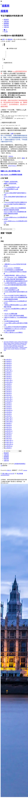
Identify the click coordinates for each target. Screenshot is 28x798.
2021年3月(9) (8, 412)
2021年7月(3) (8, 404)
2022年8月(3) (8, 384)
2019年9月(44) (8, 446)
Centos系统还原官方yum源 (11, 189)
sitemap (25, 470)
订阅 (6, 31)
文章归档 (6, 21)
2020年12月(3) (8, 418)
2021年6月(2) (8, 406)
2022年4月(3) (8, 389)
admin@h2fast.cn (12, 165)
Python (25, 347)
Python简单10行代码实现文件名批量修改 (15, 327)
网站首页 (6, 19)
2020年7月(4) (8, 427)
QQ (6, 30)
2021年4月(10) (8, 410)
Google (13, 348)
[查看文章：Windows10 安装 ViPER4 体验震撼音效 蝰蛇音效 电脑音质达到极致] (15, 210)
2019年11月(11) (9, 442)
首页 (3, 39)
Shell (13, 347)
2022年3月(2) (8, 391)
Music (5, 343)
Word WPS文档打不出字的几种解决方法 (15, 204)
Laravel (6, 347)
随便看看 (6, 23)
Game (15, 341)
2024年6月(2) (8, 363)
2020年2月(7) (8, 436)
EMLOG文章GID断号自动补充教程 (14, 315)
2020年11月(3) (8, 419)
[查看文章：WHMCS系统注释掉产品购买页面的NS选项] (15, 194)
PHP (9, 156)
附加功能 (6, 25)
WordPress (17, 343)
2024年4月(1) (8, 365)
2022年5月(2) (8, 388)
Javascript (6, 341)
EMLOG (9, 470)
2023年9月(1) (8, 372)
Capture (19, 341)
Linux (9, 348)
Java (5, 346)
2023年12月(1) (8, 371)
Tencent (19, 344)
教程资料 (9, 39)
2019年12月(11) (9, 440)
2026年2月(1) (8, 359)
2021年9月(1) (8, 403)
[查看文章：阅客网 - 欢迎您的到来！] (11, 181)
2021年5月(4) (8, 408)
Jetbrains (22, 343)
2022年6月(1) (8, 386)
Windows (17, 348)
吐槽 (12, 133)
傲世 (23, 158)
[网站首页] (5, 5)
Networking (24, 341)
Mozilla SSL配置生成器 (10, 313)
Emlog (10, 346)
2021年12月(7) (8, 397)
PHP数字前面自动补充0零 (11, 321)
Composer (23, 344)
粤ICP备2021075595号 (8, 473)
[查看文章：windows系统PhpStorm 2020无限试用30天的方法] (15, 219)
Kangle (10, 347)
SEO (26, 343)
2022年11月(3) (8, 380)
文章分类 (6, 27)
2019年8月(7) (8, 448)
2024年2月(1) (8, 367)
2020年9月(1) (8, 423)
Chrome (15, 344)
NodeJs (6, 344)
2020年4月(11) (8, 433)
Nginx (12, 343)
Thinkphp (11, 341)
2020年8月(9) (8, 425)
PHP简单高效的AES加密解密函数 (13, 269)
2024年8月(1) (8, 361)
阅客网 (4, 11)
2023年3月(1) (8, 378)
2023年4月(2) (8, 376)
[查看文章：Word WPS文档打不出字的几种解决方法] (15, 202)
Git (20, 348)
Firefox (9, 343)
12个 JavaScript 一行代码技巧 (12, 268)
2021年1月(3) (8, 416)
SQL (12, 156)
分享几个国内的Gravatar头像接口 (13, 332)
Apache (19, 346)
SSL (16, 346)
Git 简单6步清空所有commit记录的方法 (15, 283)
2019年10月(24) (9, 444)
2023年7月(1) (8, 374)
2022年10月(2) (8, 382)
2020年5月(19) (8, 431)
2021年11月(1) (8, 399)
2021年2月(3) (8, 414)
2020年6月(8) (8, 429)
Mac (22, 346)
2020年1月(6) (8, 438)
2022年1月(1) (8, 395)
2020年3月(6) (8, 434)
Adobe (5, 348)
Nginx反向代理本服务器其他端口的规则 (15, 285)
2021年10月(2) (8, 401)
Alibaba (21, 347)
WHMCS (10, 344)
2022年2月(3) (8, 393)
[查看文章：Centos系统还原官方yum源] (11, 187)
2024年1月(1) (8, 369)
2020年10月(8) (8, 421)
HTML (16, 347)
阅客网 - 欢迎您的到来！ (10, 183)
